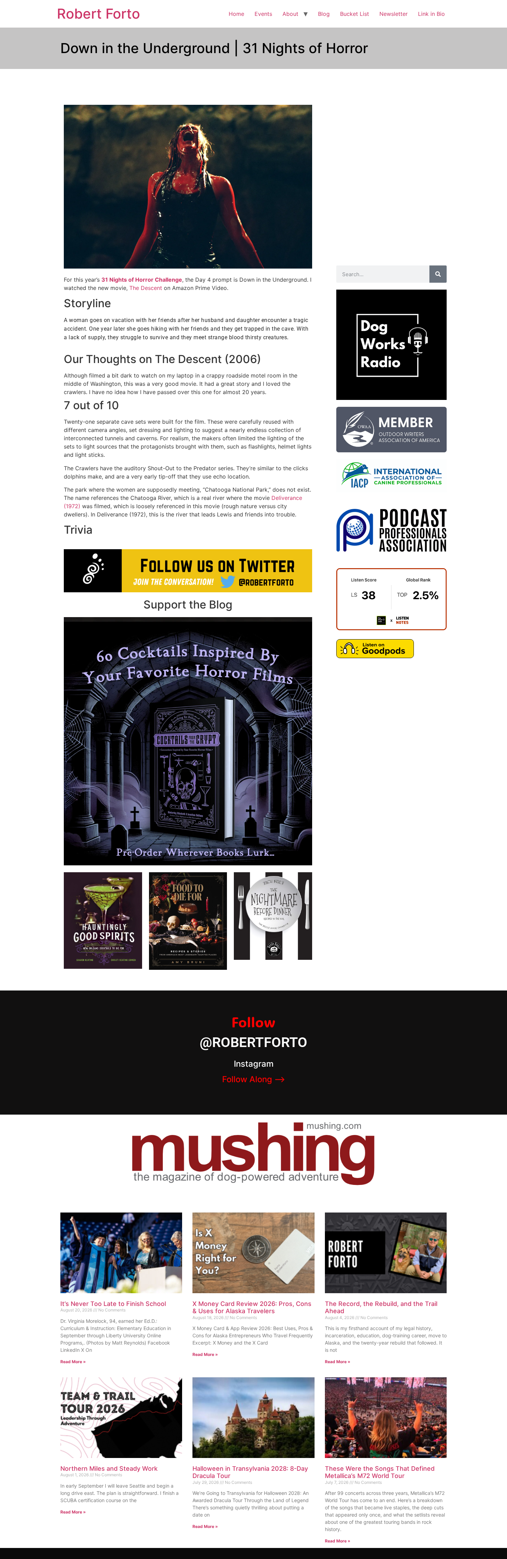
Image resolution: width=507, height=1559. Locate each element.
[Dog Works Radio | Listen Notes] (391, 628)
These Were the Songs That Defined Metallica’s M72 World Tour (380, 1472)
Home (236, 13)
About (290, 13)
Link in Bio (431, 13)
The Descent (145, 287)
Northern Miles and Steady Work (109, 1468)
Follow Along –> (253, 1079)
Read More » (73, 1361)
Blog (324, 13)
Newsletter (393, 13)
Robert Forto (98, 13)
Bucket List (354, 13)
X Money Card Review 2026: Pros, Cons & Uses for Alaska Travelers (251, 1307)
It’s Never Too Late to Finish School (113, 1303)
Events (263, 13)
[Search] (438, 274)
